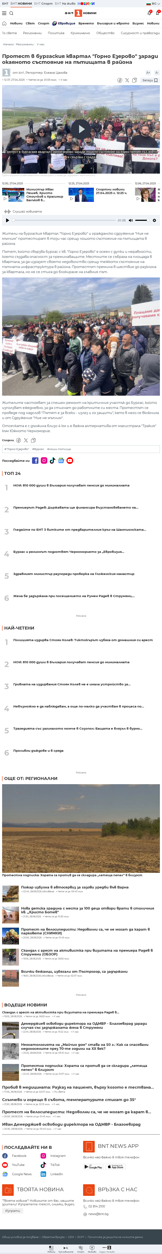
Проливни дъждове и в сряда (38, 751)
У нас (41, 44)
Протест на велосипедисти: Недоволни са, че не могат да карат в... (76, 1112)
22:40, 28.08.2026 (32, 1074)
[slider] (64, 220)
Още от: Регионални (30, 778)
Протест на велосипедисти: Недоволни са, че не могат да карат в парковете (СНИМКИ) (85, 931)
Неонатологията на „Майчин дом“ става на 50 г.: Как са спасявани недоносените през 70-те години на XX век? (84, 1046)
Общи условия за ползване (20, 1237)
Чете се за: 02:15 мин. (38, 1104)
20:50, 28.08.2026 (13, 1116)
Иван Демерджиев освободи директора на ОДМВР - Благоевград (71, 1124)
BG (154, 3)
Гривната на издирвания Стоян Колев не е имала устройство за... (72, 684)
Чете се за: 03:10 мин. (57, 1053)
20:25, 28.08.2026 (32, 1053)
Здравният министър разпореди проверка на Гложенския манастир (73, 574)
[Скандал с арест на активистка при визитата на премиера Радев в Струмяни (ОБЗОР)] (10, 957)
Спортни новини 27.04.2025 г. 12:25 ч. (111, 191)
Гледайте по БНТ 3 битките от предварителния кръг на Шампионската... (79, 530)
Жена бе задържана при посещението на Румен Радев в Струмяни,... (74, 596)
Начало (8, 44)
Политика (56, 33)
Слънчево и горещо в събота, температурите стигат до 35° (69, 1099)
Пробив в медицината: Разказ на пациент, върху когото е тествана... (78, 1087)
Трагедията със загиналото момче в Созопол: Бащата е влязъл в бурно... (77, 728)
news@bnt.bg (98, 1214)
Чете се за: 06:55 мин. (38, 1016)
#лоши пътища (59, 449)
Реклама (81, 615)
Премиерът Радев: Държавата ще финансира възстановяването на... (75, 507)
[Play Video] (81, 129)
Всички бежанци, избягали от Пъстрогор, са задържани (74, 972)
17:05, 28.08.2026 (13, 1092)
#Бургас (38, 449)
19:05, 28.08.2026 (13, 1016)
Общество (105, 33)
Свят (30, 23)
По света (59, 1092)
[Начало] (4, 23)
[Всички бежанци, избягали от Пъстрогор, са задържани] (10, 978)
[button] (107, 1249)
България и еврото (113, 23)
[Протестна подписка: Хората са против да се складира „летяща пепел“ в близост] (81, 829)
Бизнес (138, 23)
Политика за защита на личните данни (115, 1237)
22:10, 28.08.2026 (32, 1032)
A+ (148, 73)
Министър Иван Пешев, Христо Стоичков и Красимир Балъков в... (44, 195)
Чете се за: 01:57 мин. (57, 1074)
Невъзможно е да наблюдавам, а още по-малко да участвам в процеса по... (78, 706)
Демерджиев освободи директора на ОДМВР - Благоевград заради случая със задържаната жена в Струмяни (84, 1025)
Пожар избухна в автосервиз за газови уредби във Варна (75, 887)
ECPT (80, 1237)
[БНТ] (7, 72)
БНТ (5, 3)
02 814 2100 (96, 1206)
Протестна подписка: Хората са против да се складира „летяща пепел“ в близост (72, 875)
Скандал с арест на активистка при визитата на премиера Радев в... (60, 1012)
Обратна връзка (53, 1237)
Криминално (80, 33)
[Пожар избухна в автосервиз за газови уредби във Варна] (10, 894)
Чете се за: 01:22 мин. (57, 1032)
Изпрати (12, 1211)
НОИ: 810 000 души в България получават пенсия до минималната (71, 485)
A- (157, 73)
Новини (16, 23)
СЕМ (71, 1237)
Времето (86, 23)
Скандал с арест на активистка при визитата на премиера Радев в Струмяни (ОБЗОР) (87, 952)
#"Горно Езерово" (16, 449)
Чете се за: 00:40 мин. (39, 1129)
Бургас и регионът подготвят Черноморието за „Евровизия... (68, 552)
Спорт (43, 23)
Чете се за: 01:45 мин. (38, 1116)
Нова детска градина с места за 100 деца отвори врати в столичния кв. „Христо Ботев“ (87, 910)
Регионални (32, 33)
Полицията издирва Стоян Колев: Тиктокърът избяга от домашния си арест (83, 640)
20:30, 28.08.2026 (13, 1129)
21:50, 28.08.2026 (13, 1104)
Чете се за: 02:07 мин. (38, 1092)
